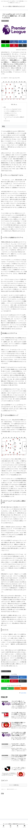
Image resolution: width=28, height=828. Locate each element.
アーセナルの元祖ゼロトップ (11, 115)
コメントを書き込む (14, 785)
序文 (5, 107)
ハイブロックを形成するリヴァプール (13, 111)
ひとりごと (7, 120)
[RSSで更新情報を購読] (20, 688)
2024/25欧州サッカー (7, 671)
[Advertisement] (12, 804)
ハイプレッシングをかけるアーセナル (13, 109)
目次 (12, 104)
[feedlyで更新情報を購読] (7, 688)
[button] (22, 45)
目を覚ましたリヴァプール (11, 113)
